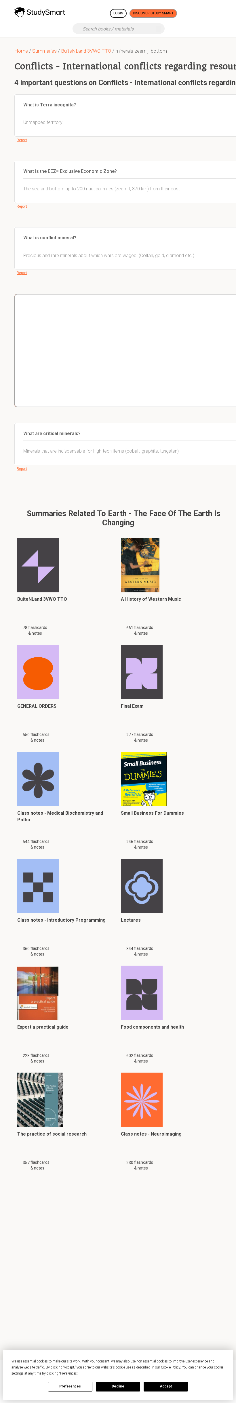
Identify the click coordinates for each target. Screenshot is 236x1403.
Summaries (44, 51)
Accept (166, 1386)
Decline (118, 1386)
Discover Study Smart (153, 13)
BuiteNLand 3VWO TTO (86, 51)
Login (118, 13)
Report (22, 140)
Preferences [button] (68, 1373)
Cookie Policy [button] (170, 1367)
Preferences (70, 1386)
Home (21, 51)
